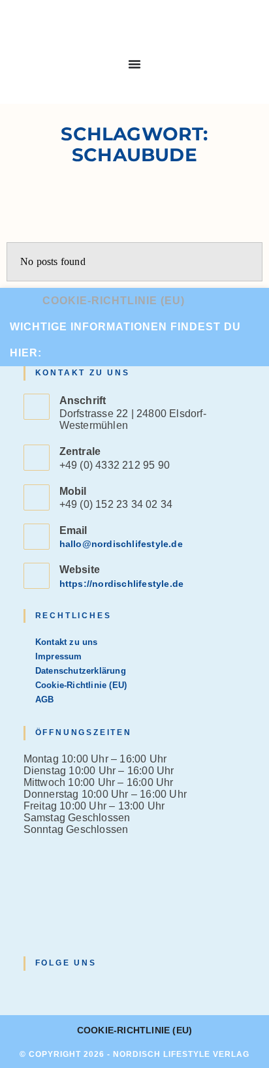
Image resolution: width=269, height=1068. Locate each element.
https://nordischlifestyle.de (121, 583)
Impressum (58, 656)
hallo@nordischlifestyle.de (121, 544)
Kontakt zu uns (66, 642)
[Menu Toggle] (134, 64)
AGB (44, 699)
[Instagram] (63, 989)
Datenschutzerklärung (80, 671)
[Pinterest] (78, 989)
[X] (31, 989)
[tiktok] (94, 989)
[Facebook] (47, 989)
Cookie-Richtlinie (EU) (113, 300)
